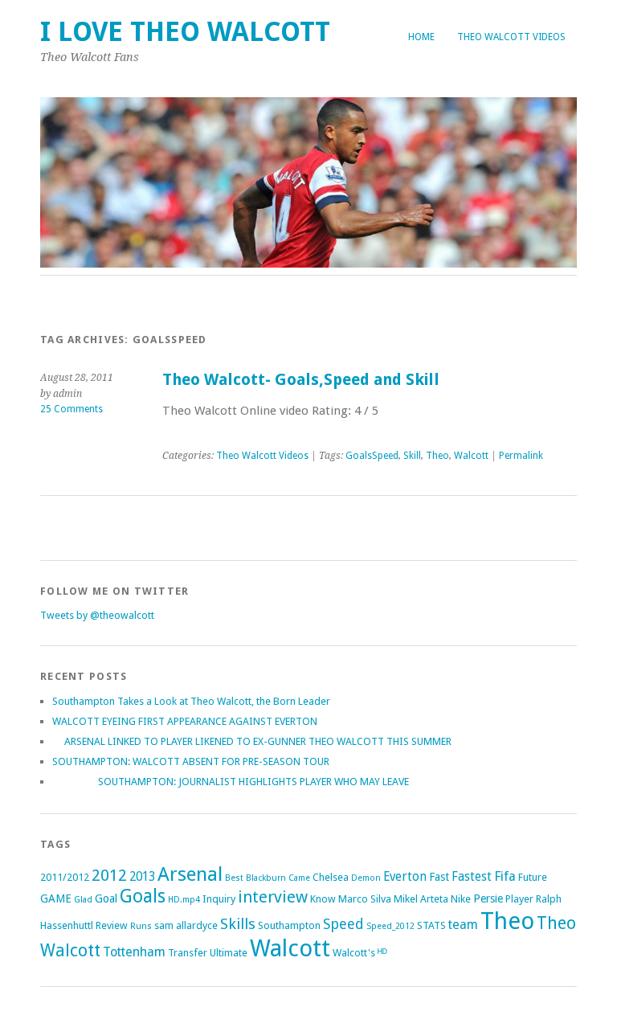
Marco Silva (364, 899)
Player (519, 899)
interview (273, 897)
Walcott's (354, 953)
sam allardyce (186, 925)
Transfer (187, 953)
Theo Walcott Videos (511, 37)
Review (112, 925)
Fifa (505, 876)
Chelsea (331, 877)
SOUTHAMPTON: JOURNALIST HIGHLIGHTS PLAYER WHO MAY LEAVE (230, 782)
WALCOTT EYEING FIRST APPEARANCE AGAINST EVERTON (184, 721)
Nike (461, 899)
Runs (141, 926)
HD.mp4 (184, 899)
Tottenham (134, 952)
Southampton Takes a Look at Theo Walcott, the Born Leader (191, 701)
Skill (412, 455)
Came (299, 878)
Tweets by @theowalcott (97, 615)
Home (421, 37)
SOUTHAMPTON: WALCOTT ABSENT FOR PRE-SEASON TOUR (190, 761)
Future (532, 877)
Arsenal (190, 874)
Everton (405, 877)
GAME (56, 898)
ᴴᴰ (382, 953)
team (463, 924)
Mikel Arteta (421, 899)
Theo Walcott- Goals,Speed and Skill (300, 379)
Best (234, 878)
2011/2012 (64, 877)
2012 (109, 875)
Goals (142, 896)
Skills (237, 924)
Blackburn (266, 878)
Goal (106, 898)
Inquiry (218, 899)
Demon (366, 878)
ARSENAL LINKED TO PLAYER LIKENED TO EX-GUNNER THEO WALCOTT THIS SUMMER (252, 741)
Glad (83, 899)
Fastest (472, 877)
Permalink (521, 455)
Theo (437, 455)
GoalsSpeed (371, 455)
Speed (343, 923)
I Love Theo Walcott (185, 31)
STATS (431, 925)
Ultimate (228, 953)
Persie (488, 898)
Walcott (471, 455)
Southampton (289, 925)
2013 (142, 877)
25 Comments (71, 409)
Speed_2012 (390, 926)
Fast (439, 876)
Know (323, 899)
